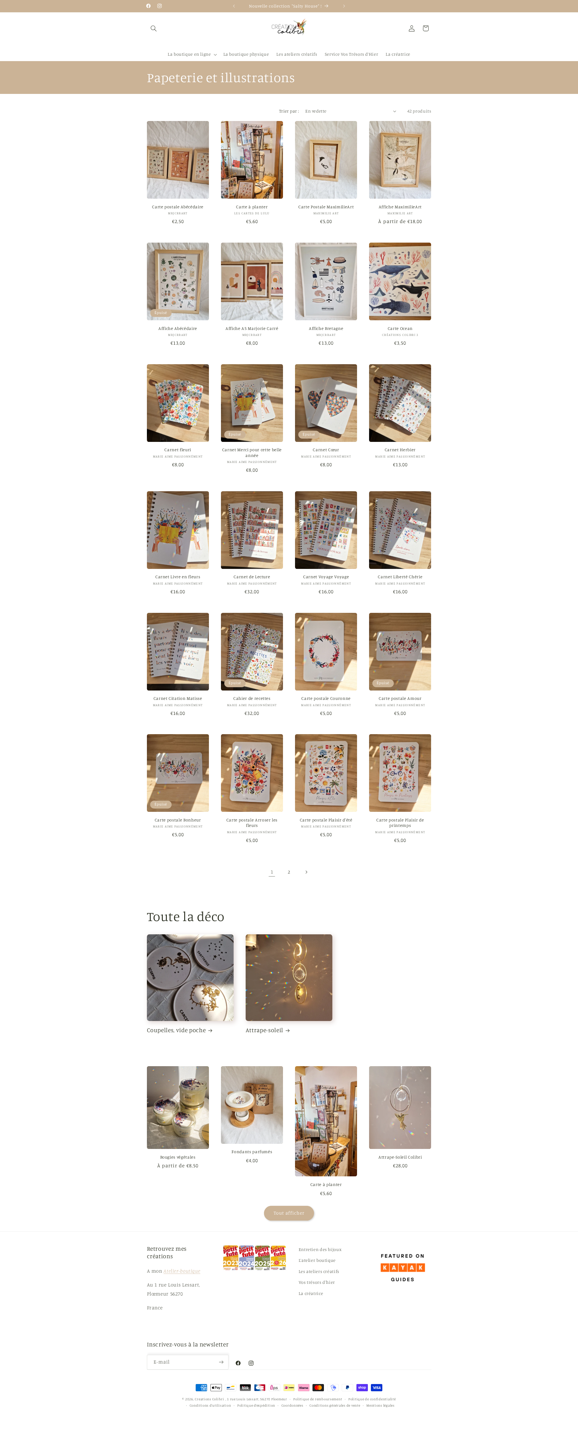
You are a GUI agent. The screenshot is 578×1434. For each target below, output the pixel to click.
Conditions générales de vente (334, 1405)
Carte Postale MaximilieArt (326, 206)
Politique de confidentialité (372, 1399)
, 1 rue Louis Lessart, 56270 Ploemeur (256, 1399)
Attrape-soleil (264, 1030)
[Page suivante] (306, 872)
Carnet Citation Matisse (178, 698)
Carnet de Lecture (252, 576)
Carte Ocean (400, 328)
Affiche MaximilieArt (400, 206)
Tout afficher (289, 1213)
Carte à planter (252, 206)
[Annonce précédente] (234, 6)
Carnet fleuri (177, 449)
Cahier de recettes (252, 698)
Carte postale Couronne (326, 698)
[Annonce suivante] (344, 6)
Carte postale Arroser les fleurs (252, 822)
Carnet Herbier (400, 449)
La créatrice (311, 1293)
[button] (154, 28)
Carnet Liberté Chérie (400, 576)
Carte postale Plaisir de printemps (400, 822)
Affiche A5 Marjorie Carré (251, 328)
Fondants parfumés (252, 1151)
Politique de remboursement (317, 1399)
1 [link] (272, 872)
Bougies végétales (178, 1156)
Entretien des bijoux (320, 1249)
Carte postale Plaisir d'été (326, 819)
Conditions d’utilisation (210, 1405)
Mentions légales (380, 1405)
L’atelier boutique (317, 1260)
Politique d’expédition (256, 1405)
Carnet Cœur (326, 449)
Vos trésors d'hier (317, 1282)
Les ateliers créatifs (319, 1271)
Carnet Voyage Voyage (326, 576)
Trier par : (289, 110)
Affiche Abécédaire (177, 328)
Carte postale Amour (400, 698)
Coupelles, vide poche (176, 1030)
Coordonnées (292, 1405)
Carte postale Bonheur (178, 819)
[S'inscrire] (221, 1362)
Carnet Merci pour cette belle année (252, 452)
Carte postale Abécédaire (178, 206)
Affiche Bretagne (326, 328)
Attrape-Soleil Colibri (400, 1156)
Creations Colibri (209, 1399)
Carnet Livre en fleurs (177, 576)
